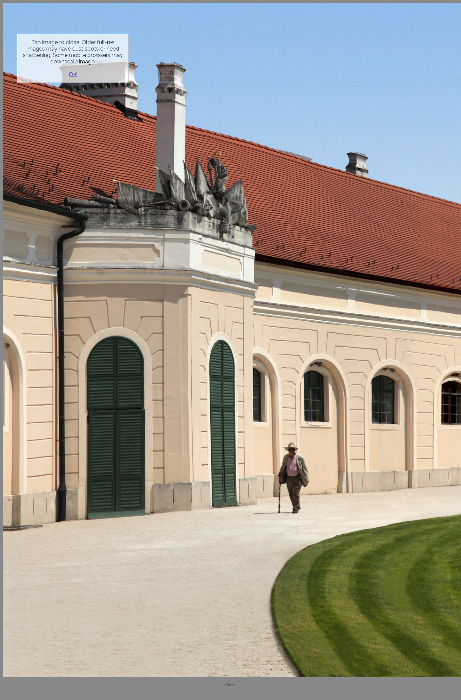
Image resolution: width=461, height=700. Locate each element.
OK (73, 74)
